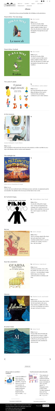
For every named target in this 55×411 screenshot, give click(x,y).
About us (20, 3)
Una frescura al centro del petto (38, 372)
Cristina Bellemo (34, 85)
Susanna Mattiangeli (8, 143)
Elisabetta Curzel (36, 296)
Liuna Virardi (45, 199)
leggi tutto (44, 395)
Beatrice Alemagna (37, 231)
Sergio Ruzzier (43, 264)
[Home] (9, 4)
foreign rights (21, 5)
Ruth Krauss (35, 264)
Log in (36, 1)
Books (33, 3)
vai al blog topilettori (40, 401)
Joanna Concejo (36, 329)
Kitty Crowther (36, 19)
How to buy (39, 3)
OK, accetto (39, 405)
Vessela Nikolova (19, 143)
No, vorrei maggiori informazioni (14, 409)
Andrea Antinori (43, 85)
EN (49, 1)
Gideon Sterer (7, 184)
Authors (27, 3)
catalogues (29, 5)
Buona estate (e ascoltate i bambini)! (13, 372)
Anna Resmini (45, 296)
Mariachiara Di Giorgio (17, 184)
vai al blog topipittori (15, 401)
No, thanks (46, 405)
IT (47, 1)
